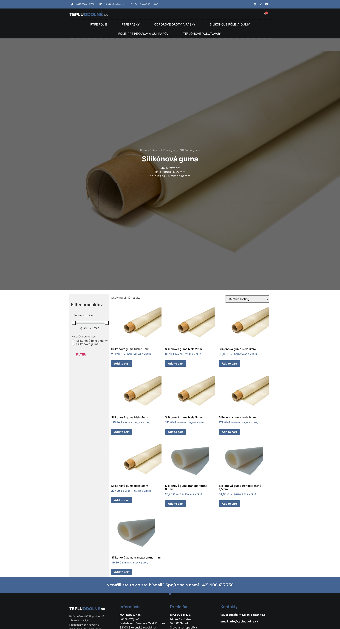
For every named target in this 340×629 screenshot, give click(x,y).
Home (144, 150)
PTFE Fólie (98, 24)
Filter (81, 354)
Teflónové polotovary (202, 33)
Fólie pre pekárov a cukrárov (143, 33)
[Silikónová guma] (73, 344)
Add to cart (121, 363)
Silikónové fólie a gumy (230, 24)
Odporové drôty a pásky (174, 24)
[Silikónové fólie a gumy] (73, 340)
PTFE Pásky (130, 24)
